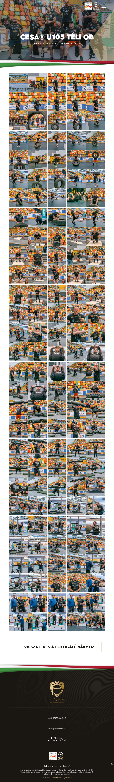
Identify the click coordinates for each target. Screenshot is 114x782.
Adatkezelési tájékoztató (62, 777)
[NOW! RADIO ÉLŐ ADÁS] (92, 5)
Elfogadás (46, 777)
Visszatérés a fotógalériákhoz (58, 647)
